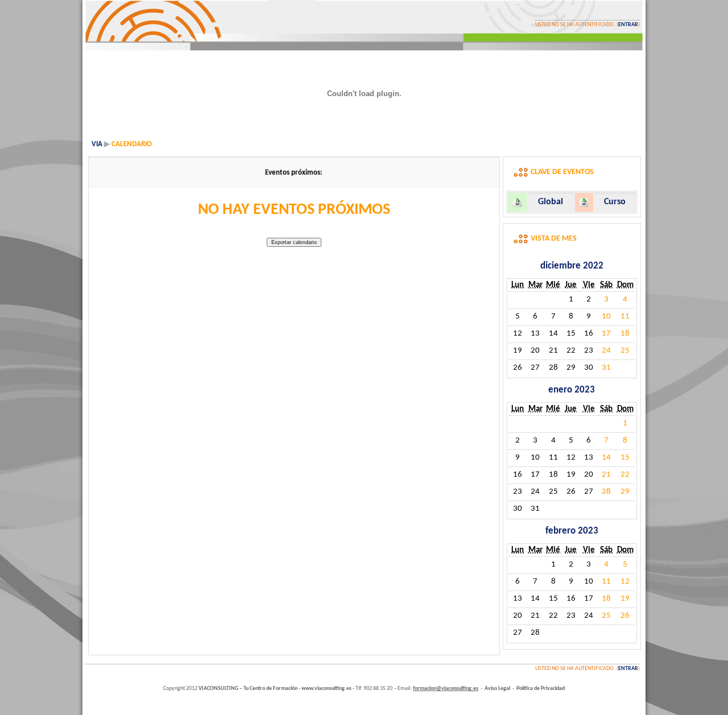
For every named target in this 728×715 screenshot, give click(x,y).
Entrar (628, 25)
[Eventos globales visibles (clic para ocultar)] (517, 202)
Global (550, 201)
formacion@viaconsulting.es (445, 688)
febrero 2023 (571, 531)
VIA (97, 144)
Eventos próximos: (293, 172)
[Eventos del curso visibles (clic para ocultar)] (584, 202)
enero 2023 (571, 390)
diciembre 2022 (571, 266)
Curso (615, 201)
